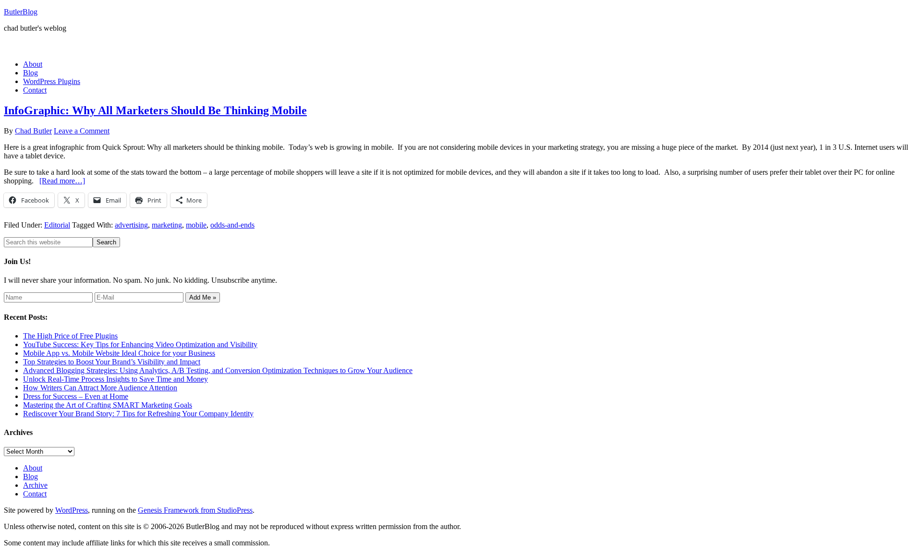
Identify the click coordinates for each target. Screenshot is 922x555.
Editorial (57, 225)
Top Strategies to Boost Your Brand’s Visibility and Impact (111, 362)
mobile (196, 225)
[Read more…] (62, 181)
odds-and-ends (232, 225)
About (32, 468)
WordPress (71, 510)
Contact (35, 494)
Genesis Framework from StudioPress (195, 510)
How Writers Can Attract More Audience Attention (100, 388)
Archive (35, 485)
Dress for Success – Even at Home (75, 396)
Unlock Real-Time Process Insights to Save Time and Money (115, 379)
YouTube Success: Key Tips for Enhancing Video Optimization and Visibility (140, 344)
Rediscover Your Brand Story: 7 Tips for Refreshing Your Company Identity (138, 414)
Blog (30, 476)
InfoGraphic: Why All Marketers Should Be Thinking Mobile (155, 110)
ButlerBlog (20, 12)
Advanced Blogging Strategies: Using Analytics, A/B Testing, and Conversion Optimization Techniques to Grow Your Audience (217, 370)
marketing (167, 225)
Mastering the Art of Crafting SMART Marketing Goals (107, 405)
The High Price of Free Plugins (70, 336)
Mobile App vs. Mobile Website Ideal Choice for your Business (119, 353)
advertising (131, 225)
